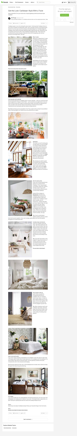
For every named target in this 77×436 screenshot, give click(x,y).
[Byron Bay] (20, 159)
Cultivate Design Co (41, 28)
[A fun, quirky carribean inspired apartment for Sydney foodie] (28, 381)
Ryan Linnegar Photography (42, 369)
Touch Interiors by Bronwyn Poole (41, 113)
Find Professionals (19, 2)
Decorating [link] (18, 7)
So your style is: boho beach (39, 248)
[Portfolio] (28, 275)
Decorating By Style (7, 427)
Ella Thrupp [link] (13, 17)
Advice (32, 2)
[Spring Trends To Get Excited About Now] (20, 309)
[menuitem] (11, 2)
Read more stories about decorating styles (17, 68)
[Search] (37, 2)
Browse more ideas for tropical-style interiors (17, 410)
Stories (26, 2)
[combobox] (43, 2)
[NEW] (20, 198)
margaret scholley (28, 142)
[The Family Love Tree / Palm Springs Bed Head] (28, 341)
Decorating (14, 427)
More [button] (47, 19)
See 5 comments (27, 419)
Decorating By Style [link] (11, 7)
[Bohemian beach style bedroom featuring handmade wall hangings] (20, 239)
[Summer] (28, 84)
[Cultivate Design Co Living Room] (20, 51)
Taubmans (29, 293)
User (30, 222)
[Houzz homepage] (4, 2)
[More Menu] (47, 23)
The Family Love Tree (43, 329)
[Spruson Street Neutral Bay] (28, 125)
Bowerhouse (45, 71)
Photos (11, 2)
